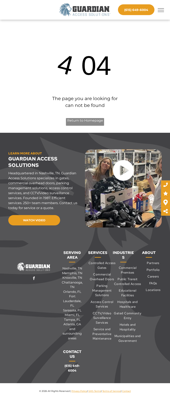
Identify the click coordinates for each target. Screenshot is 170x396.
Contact (126, 391)
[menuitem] (102, 265)
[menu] (160, 10)
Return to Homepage (85, 120)
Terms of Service (111, 391)
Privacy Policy (79, 391)
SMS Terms (94, 391)
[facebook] (33, 279)
